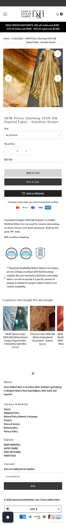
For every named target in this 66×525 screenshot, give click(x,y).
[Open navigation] (5, 14)
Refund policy (10, 427)
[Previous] (8, 78)
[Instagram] (33, 373)
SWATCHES (10, 455)
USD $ (33, 509)
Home (6, 38)
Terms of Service (12, 424)
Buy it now (33, 181)
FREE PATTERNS (12, 452)
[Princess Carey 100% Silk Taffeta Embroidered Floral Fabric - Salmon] (42, 318)
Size (6, 128)
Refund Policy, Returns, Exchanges (20, 416)
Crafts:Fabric (17, 38)
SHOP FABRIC (11, 448)
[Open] (7, 517)
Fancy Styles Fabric (50, 499)
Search (7, 409)
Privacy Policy (11, 431)
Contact (8, 420)
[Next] (57, 78)
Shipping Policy (11, 412)
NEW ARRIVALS (12, 444)
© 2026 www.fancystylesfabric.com (21, 499)
